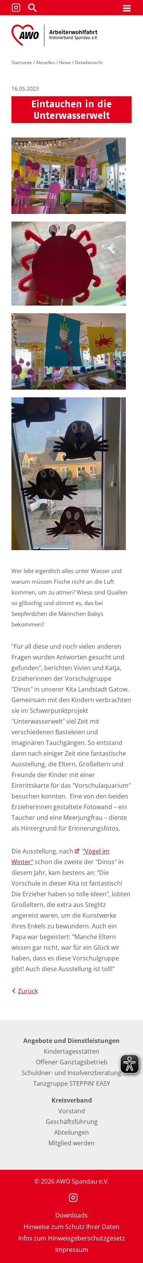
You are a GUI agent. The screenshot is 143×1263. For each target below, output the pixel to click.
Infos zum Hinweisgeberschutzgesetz (71, 1238)
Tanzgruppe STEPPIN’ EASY (71, 1083)
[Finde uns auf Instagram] (16, 7)
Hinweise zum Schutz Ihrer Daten (71, 1227)
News (65, 62)
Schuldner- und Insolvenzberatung (71, 1073)
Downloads (71, 1215)
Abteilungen (71, 1132)
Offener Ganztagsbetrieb (72, 1062)
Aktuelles (45, 62)
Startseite (21, 62)
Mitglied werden (71, 1143)
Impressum (71, 1249)
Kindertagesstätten (71, 1051)
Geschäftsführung (72, 1121)
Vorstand (71, 1111)
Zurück (28, 991)
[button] (32, 7)
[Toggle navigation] (126, 7)
